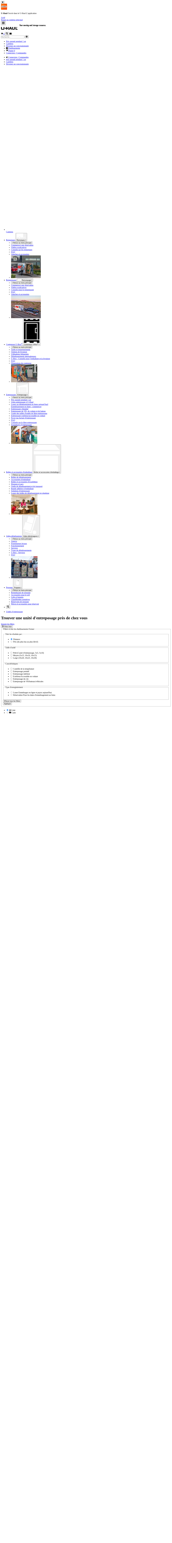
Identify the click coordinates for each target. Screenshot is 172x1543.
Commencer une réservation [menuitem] (22, 245)
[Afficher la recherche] (7, 33)
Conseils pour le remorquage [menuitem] (22, 290)
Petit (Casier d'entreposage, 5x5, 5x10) (28, 653)
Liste (13, 710)
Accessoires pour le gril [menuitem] (20, 595)
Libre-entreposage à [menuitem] (22, 402)
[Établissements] (11, 34)
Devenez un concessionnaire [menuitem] (17, 46)
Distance (16, 639)
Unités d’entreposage (14, 612)
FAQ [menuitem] (13, 252)
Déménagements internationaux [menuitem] (23, 356)
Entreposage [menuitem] (11, 395)
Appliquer (7, 704)
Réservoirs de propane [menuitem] (20, 602)
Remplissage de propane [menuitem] (20, 593)
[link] (29, 28)
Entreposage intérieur (21, 674)
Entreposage (22, 395)
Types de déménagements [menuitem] (21, 550)
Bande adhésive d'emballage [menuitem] (22, 489)
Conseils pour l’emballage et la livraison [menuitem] (30, 359)
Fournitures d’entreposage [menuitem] (21, 425)
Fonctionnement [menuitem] (17, 546)
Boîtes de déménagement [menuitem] (21, 477)
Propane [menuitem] (9, 587)
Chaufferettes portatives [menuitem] (20, 599)
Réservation (34, 695)
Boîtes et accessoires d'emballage (46, 472)
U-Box (31, 344)
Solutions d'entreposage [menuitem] (20, 491)
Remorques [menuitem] (11, 240)
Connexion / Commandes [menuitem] (16, 53)
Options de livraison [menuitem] (19, 352)
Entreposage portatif (21, 671)
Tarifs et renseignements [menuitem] (20, 350)
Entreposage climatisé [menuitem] (19, 409)
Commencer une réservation (22, 285)
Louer (32, 692)
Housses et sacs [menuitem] (17, 484)
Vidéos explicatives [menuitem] (18, 247)
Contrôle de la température (23, 669)
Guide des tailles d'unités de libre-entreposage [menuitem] (29, 413)
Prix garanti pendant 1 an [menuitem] (16, 41)
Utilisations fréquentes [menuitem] (20, 354)
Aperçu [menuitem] (14, 541)
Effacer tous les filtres (12, 701)
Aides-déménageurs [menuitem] (14, 536)
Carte (13, 713)
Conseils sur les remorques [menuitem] (21, 250)
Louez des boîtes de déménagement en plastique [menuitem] (30, 493)
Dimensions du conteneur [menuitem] (21, 363)
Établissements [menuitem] (14, 48)
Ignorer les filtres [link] (7, 624)
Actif (3, 17)
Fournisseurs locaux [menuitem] (19, 543)
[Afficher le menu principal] (3, 23)
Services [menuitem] (14, 548)
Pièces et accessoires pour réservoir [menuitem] (25, 604)
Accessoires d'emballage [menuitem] (20, 479)
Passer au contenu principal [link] (12, 20)
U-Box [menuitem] (14, 344)
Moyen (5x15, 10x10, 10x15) (25, 655)
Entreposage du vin (20, 679)
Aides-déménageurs (30, 536)
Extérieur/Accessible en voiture (25, 676)
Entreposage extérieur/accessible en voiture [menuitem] (28, 416)
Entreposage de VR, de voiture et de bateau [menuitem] (28, 411)
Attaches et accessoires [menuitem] (20, 254)
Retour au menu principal (22, 243)
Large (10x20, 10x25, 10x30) (25, 658)
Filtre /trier (8, 627)
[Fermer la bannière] (2, 2)
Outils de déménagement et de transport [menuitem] (26, 486)
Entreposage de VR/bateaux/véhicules (28, 681)
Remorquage (11, 280)
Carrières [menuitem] (9, 44)
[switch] (86, 711)
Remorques (21, 240)
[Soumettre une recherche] (27, 36)
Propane (17, 588)
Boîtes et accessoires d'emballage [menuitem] (19, 472)
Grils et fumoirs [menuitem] (17, 597)
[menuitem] (34, 285)
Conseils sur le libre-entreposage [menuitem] (24, 422)
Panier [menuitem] (11, 51)
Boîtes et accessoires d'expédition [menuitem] (24, 482)
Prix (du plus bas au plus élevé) (25, 642)
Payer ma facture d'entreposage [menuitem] (23, 418)
